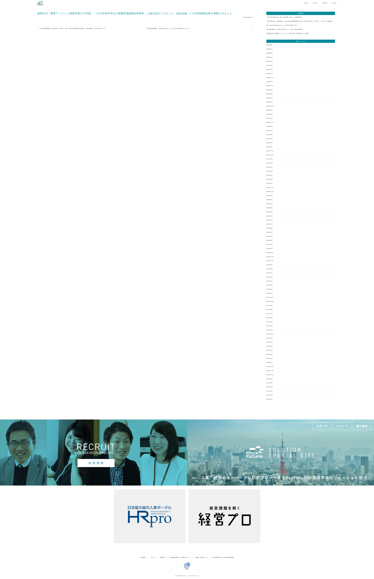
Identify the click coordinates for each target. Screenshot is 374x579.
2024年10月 (269, 85)
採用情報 (162, 557)
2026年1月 (269, 73)
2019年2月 (269, 248)
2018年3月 (269, 289)
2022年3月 (269, 147)
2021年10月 (269, 155)
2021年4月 (269, 175)
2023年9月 (269, 110)
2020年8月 (269, 199)
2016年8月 (269, 338)
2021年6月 (269, 167)
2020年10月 (269, 191)
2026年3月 (269, 65)
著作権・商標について (201, 557)
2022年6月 (269, 134)
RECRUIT (334, 3)
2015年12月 (269, 366)
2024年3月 (269, 98)
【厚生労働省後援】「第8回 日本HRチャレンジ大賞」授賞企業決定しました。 (168, 28)
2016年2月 (269, 358)
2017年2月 (269, 330)
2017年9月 (269, 305)
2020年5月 (269, 212)
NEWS (306, 3)
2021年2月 (269, 179)
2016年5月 (269, 346)
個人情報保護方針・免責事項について (180, 557)
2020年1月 (269, 224)
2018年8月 (269, 269)
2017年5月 (269, 322)
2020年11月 (269, 187)
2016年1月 (269, 362)
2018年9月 (269, 265)
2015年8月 (269, 383)
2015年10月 (269, 374)
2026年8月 (269, 45)
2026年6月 (269, 53)
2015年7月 (269, 387)
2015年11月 (269, 370)
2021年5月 (269, 171)
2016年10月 (269, 334)
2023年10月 (269, 106)
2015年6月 (269, 391)
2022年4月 (269, 142)
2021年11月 (269, 151)
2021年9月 (269, 159)
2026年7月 (269, 49)
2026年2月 (269, 69)
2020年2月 (269, 220)
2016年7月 (269, 342)
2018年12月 (269, 252)
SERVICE (315, 3)
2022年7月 (269, 130)
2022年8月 (269, 126)
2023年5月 (269, 114)
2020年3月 (269, 216)
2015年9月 (269, 379)
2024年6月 (269, 90)
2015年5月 (269, 395)
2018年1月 (269, 293)
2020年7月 (269, 203)
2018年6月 (269, 277)
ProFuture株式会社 (40, 3)
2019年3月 (269, 244)
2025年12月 (269, 77)
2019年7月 (269, 232)
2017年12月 (269, 297)
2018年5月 (269, 281)
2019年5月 (269, 240)
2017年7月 (269, 313)
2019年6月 (269, 236)
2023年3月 (269, 118)
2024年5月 (269, 94)
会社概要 (142, 557)
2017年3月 (269, 326)
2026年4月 (269, 61)
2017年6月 (269, 318)
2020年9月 (269, 195)
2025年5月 (269, 81)
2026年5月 (269, 57)
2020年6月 (269, 208)
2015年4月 (269, 399)
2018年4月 (269, 285)
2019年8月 (269, 228)
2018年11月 (269, 256)
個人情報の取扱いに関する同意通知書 (223, 557)
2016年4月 (269, 350)
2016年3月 (269, 354)
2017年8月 (269, 309)
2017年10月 (269, 301)
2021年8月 (269, 163)
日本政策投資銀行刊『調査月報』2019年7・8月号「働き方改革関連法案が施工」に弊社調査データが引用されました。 (73, 28)
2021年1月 (269, 183)
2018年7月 (269, 273)
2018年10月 (269, 260)
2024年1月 (269, 102)
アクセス (152, 557)
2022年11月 (269, 122)
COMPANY (324, 3)
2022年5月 (269, 138)
